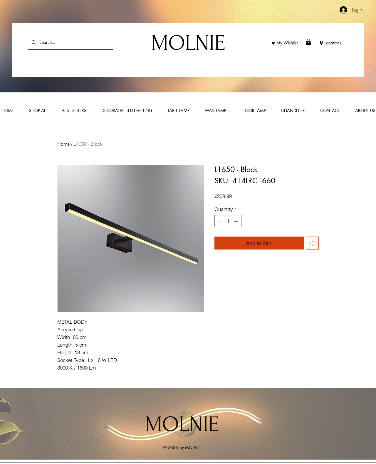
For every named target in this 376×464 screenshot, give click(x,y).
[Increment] (236, 221)
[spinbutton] (228, 221)
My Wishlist (287, 43)
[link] (308, 42)
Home (63, 144)
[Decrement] (219, 221)
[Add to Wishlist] (312, 243)
